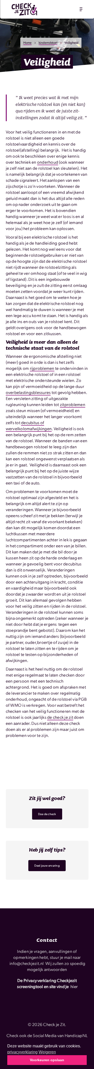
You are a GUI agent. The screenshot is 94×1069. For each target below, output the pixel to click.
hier (74, 986)
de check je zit (60, 717)
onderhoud (47, 162)
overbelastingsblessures (28, 392)
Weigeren (47, 1052)
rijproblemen (42, 368)
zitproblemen (72, 404)
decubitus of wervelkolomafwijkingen (29, 425)
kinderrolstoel (48, 42)
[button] (80, 9)
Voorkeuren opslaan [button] (47, 1060)
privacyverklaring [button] (22, 1052)
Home (27, 42)
